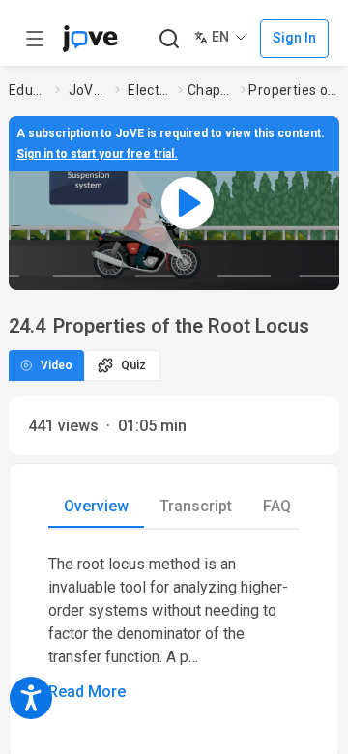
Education (28, 90)
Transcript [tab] (196, 506)
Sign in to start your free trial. (97, 153)
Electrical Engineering (149, 90)
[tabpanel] (174, 628)
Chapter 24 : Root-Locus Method (210, 90)
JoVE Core (88, 90)
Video (56, 365)
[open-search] (169, 39)
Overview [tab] (96, 506)
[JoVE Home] (90, 38)
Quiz (133, 365)
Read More (87, 691)
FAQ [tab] (277, 506)
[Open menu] (34, 38)
